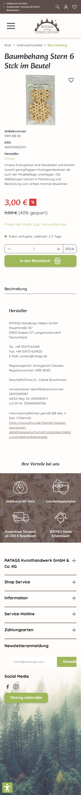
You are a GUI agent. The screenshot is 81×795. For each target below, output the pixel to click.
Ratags (9, 158)
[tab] (39, 289)
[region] (40, 100)
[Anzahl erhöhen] (58, 248)
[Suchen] (57, 7)
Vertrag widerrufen (26, 697)
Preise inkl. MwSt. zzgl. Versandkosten (35, 224)
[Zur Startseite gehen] (47, 25)
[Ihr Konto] (66, 7)
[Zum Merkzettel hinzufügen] (71, 80)
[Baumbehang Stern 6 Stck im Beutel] (40, 100)
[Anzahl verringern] (9, 248)
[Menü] (11, 26)
